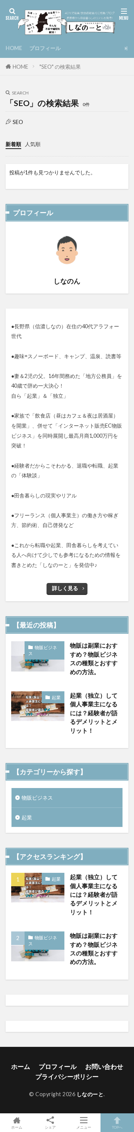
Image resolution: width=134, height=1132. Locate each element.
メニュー (83, 1127)
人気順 (33, 144)
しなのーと (90, 1094)
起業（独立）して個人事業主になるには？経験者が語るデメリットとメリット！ (94, 713)
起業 (56, 697)
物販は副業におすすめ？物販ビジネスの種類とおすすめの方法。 (94, 658)
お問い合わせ (104, 1066)
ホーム (20, 1066)
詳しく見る (65, 588)
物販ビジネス (42, 650)
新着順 (13, 144)
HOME (14, 48)
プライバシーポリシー (67, 1076)
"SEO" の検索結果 (60, 66)
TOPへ (117, 1127)
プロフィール (45, 48)
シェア (50, 1127)
